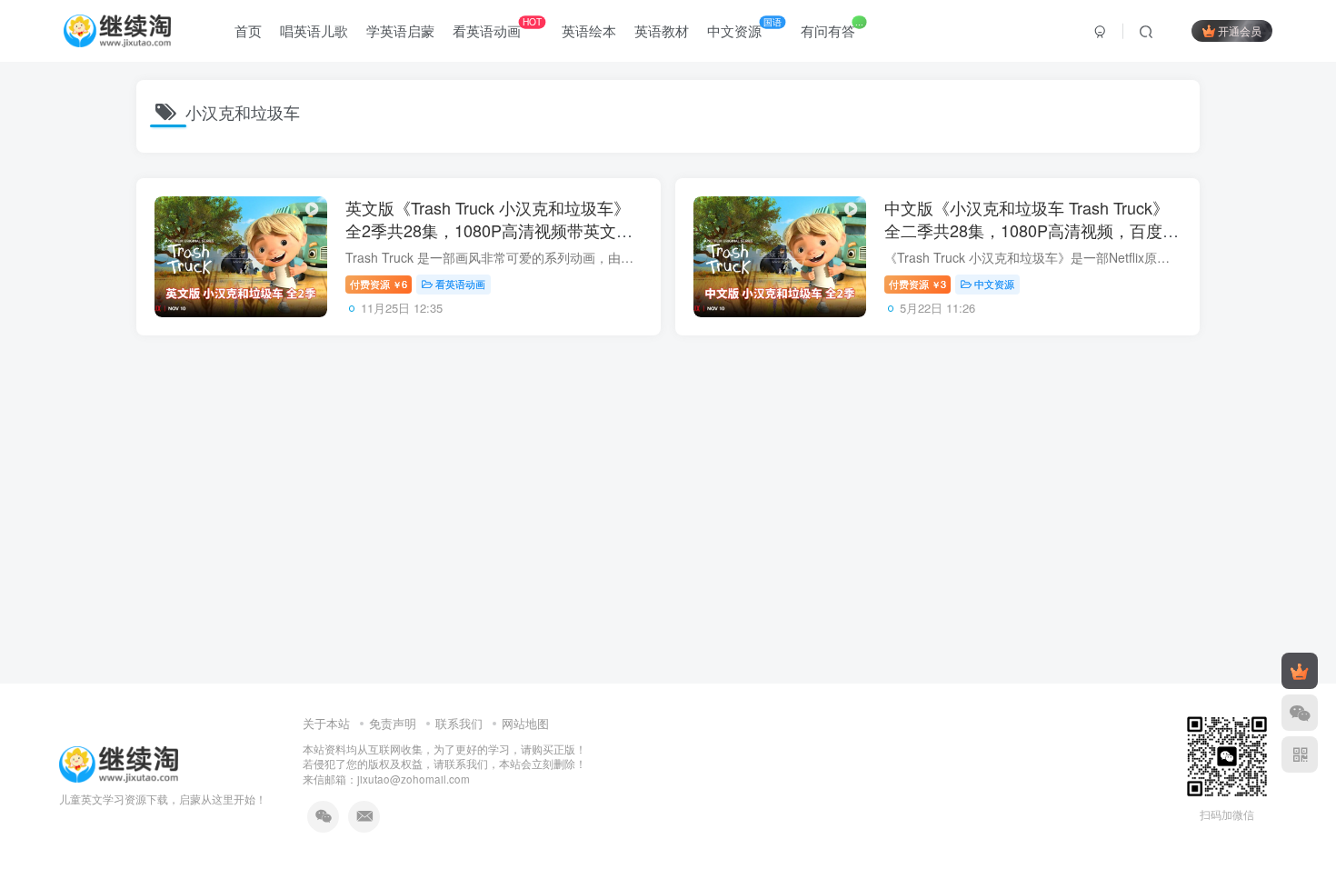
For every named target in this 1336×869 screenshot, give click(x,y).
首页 (248, 30)
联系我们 (459, 723)
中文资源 (744, 27)
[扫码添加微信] (1299, 712)
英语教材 (661, 30)
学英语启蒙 (400, 30)
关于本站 (326, 723)
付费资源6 (378, 283)
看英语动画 (497, 27)
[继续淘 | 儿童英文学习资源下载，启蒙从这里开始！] (118, 762)
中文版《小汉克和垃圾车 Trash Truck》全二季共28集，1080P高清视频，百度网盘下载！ (1031, 230)
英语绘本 (589, 30)
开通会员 (1239, 30)
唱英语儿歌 (314, 30)
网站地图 (525, 723)
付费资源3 (917, 283)
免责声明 (392, 723)
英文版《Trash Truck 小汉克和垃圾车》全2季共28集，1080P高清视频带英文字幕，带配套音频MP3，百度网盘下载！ (489, 230)
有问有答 (831, 27)
